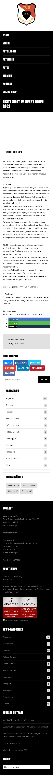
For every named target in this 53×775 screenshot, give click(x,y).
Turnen (9, 465)
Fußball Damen (12, 418)
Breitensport (11, 405)
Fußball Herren (12, 425)
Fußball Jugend (12, 432)
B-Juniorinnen (29, 485)
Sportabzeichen (12, 458)
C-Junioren (27, 491)
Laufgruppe (11, 438)
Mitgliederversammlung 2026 (15, 750)
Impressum (7, 579)
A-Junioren (13, 485)
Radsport (10, 445)
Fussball (20, 343)
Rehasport (10, 452)
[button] (13, 320)
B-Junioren (13, 491)
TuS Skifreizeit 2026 (11, 743)
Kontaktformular (10, 533)
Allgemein (10, 398)
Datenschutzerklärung (12, 576)
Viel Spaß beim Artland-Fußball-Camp (18, 720)
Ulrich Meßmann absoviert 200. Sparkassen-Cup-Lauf (25, 727)
